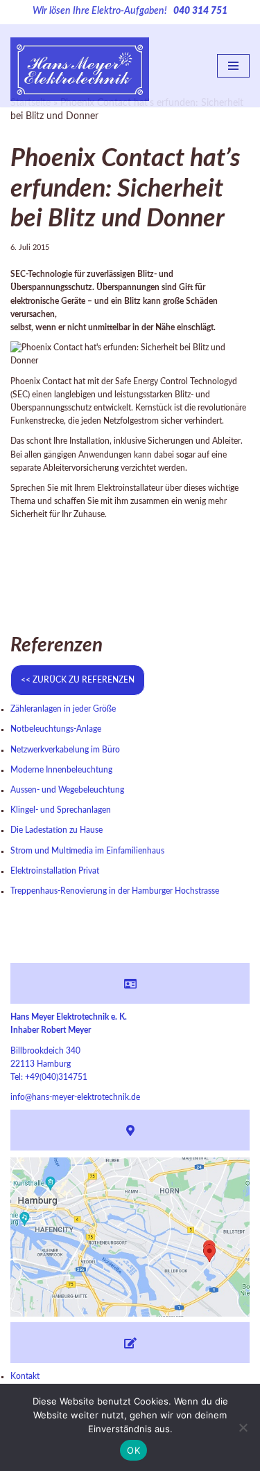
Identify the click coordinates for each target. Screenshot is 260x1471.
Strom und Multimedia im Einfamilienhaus (87, 851)
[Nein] (243, 1427)
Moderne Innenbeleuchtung (61, 770)
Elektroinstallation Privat (54, 871)
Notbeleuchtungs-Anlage (55, 729)
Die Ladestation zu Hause (56, 830)
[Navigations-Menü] (233, 66)
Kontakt (25, 1376)
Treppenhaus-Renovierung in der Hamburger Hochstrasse (114, 891)
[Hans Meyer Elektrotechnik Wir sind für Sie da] (79, 66)
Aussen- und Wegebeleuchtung (67, 790)
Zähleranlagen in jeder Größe (63, 709)
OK (133, 1450)
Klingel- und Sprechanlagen (60, 810)
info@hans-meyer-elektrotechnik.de (75, 1097)
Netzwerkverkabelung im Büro (65, 750)
